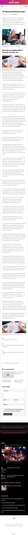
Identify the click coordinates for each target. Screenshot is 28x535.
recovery (7, 363)
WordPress (13, 526)
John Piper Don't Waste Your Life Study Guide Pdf (14, 505)
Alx (22, 526)
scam (12, 363)
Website (5, 404)
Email (16, 399)
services (16, 363)
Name (5, 399)
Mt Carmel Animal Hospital (9, 502)
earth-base (14, 2)
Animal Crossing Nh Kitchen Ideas (10, 507)
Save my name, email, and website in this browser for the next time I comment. (13, 410)
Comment (6, 390)
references (14, 14)
